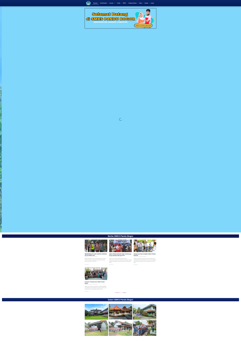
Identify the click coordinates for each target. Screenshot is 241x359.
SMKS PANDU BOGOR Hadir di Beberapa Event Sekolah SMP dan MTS (120, 254)
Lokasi (152, 3)
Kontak (146, 3)
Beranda (95, 3)
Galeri (140, 3)
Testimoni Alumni (132, 3)
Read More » (87, 264)
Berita (118, 3)
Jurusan (111, 3)
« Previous (117, 292)
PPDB (124, 3)
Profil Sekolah (103, 3)
